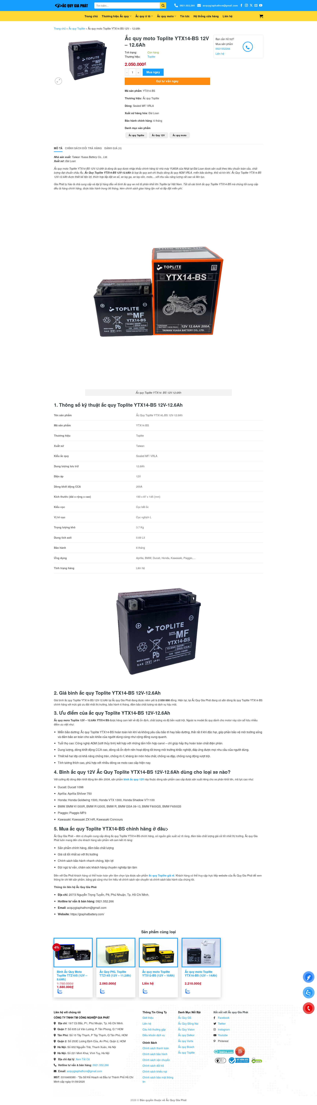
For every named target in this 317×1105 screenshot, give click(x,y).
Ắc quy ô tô (142, 16)
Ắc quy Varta (185, 1041)
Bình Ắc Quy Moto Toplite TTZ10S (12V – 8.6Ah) (72, 975)
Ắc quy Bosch (186, 1047)
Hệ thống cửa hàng (206, 16)
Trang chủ (91, 16)
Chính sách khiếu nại (155, 1071)
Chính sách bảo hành (155, 1054)
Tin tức (185, 16)
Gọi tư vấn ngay (167, 81)
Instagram (224, 1029)
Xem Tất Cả (83, 1059)
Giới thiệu (148, 1017)
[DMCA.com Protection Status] (224, 1051)
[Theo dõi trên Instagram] (246, 5)
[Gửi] (163, 5)
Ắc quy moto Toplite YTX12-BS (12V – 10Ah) (158, 973)
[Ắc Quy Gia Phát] (71, 5)
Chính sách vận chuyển (156, 1060)
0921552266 (223, 48)
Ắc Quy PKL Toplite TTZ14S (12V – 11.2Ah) (115, 973)
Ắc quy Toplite (77, 28)
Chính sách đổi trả (153, 1065)
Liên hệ (227, 16)
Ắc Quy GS (184, 1017)
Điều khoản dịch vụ (154, 1035)
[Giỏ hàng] (261, 16)
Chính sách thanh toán (156, 1048)
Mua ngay (153, 72)
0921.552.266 (187, 5)
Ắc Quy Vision (186, 1029)
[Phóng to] (58, 81)
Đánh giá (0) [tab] (113, 148)
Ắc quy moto (165, 16)
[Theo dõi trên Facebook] (241, 5)
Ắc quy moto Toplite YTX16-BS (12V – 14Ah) (201, 973)
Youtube (223, 1035)
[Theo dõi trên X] (251, 5)
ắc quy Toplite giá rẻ (161, 875)
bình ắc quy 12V (134, 779)
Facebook (223, 1017)
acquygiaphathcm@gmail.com (220, 5)
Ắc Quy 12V (158, 135)
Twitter (222, 1023)
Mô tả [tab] (58, 148)
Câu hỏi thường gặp (154, 1029)
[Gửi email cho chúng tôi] (255, 5)
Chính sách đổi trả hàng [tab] (83, 148)
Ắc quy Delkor (186, 1035)
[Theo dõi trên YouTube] (260, 5)
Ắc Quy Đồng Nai (188, 1023)
